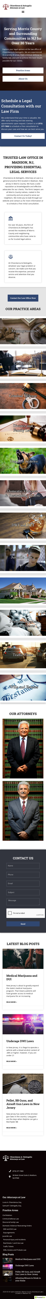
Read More (23, 759)
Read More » (11, 1002)
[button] (23, 12)
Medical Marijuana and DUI (21, 977)
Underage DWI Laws (20, 1041)
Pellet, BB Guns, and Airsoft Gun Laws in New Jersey (23, 1104)
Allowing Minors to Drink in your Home (28, 1279)
